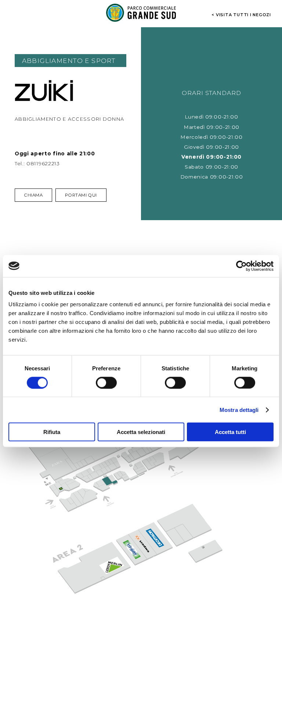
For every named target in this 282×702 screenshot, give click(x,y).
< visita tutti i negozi (241, 14)
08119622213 (43, 163)
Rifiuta (51, 432)
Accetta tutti (230, 432)
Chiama (33, 195)
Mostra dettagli (239, 409)
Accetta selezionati (141, 432)
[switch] (106, 382)
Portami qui (81, 195)
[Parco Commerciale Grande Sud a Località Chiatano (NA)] (141, 12)
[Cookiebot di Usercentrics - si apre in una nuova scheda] (241, 265)
